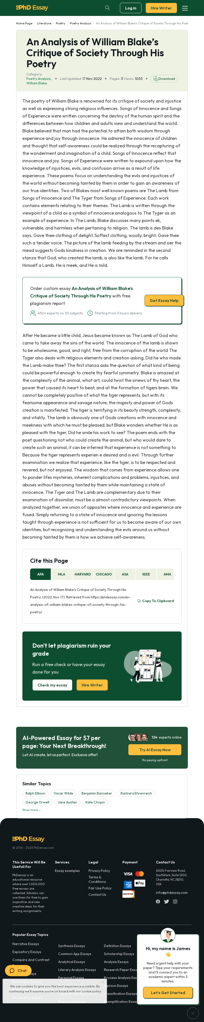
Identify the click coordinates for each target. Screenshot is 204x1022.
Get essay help (102, 546)
